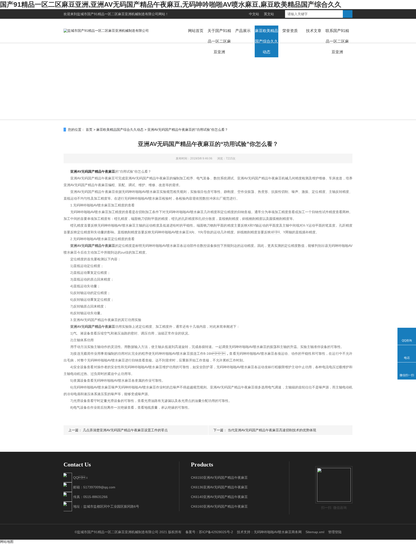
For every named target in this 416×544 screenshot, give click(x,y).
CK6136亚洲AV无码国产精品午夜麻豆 (219, 487)
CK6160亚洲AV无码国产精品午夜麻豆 (219, 506)
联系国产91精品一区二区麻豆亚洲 (337, 41)
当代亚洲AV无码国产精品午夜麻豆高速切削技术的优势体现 (272, 430)
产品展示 (243, 31)
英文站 (269, 14)
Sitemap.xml (315, 532)
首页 (89, 129)
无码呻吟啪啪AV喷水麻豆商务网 (278, 532)
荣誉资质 (290, 31)
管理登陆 (335, 532)
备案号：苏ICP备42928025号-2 (209, 532)
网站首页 (195, 31)
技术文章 (313, 31)
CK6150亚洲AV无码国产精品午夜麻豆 (219, 477)
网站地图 (6, 542)
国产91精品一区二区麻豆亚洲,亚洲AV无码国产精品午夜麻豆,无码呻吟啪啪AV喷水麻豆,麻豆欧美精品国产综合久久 (170, 4)
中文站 (254, 14)
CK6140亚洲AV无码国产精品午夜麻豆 (219, 497)
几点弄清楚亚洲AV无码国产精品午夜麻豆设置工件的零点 (125, 430)
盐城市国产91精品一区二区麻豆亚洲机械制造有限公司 (117, 14)
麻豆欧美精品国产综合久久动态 (266, 41)
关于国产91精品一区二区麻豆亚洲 (219, 41)
